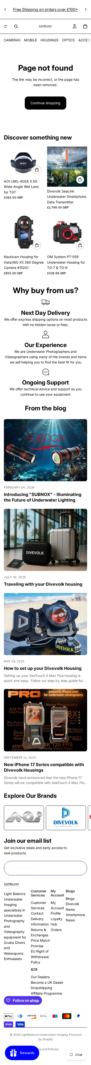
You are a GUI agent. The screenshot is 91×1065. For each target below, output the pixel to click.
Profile (56, 913)
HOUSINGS (49, 40)
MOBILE (30, 40)
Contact (37, 913)
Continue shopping (45, 103)
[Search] (16, 26)
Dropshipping (41, 988)
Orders (56, 930)
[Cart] (85, 26)
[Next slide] (85, 9)
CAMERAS (12, 40)
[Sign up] (80, 868)
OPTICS (68, 40)
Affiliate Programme (46, 993)
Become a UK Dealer (47, 982)
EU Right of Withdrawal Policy (40, 956)
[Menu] (5, 26)
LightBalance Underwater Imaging (44, 1034)
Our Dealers (40, 977)
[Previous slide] (5, 9)
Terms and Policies (45, 1049)
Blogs (70, 898)
